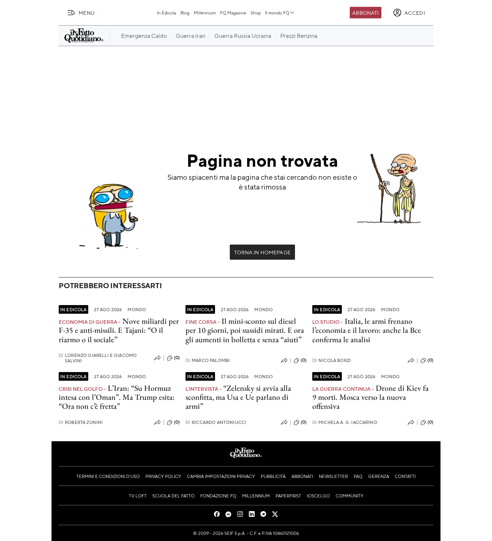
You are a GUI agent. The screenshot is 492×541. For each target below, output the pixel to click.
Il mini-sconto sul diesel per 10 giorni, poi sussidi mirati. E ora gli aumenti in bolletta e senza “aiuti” (244, 330)
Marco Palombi (207, 360)
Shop (256, 12)
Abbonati (365, 12)
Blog (184, 12)
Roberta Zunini (81, 422)
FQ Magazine (233, 12)
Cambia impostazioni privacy (221, 476)
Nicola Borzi (331, 360)
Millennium (205, 12)
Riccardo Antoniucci (215, 422)
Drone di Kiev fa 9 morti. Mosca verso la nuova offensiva (370, 397)
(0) (177, 357)
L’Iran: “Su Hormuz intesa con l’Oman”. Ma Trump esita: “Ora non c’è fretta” (117, 397)
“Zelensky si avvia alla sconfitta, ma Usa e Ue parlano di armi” (238, 397)
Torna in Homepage (262, 252)
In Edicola (166, 12)
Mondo (137, 309)
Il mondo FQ (277, 12)
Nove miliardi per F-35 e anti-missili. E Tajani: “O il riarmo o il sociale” (119, 330)
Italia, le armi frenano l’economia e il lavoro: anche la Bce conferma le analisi (366, 330)
